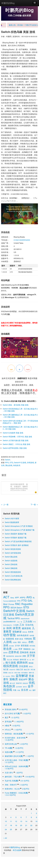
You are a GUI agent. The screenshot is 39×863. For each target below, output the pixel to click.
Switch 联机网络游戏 (13, 579)
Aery (12, 597)
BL (34, 597)
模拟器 (31, 663)
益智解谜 (22, 675)
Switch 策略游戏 (11, 568)
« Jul (5, 838)
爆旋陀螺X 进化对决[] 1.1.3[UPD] (19, 756)
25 (11, 829)
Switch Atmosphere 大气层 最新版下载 (19, 530)
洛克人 (31, 666)
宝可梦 (17, 645)
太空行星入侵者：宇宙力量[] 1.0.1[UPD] (17, 761)
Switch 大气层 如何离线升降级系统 (18, 541)
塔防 (19, 642)
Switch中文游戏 (20, 462)
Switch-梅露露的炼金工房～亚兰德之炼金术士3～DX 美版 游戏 (20, 427)
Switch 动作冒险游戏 (13, 553)
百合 (13, 676)
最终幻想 (23, 659)
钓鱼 (14, 690)
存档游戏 (30, 462)
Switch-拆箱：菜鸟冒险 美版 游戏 (15, 405)
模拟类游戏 (10, 666)
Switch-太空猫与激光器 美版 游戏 (15, 440)
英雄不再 (19, 683)
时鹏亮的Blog (8, 3)
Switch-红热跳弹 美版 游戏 (13, 433)
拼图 (24, 656)
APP (17, 597)
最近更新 (7, 704)
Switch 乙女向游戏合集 (14, 576)
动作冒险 (9, 634)
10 (6, 821)
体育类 (17, 628)
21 (26, 825)
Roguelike (27, 604)
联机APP (23, 679)
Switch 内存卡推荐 (12, 518)
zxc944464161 (9, 621)
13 (21, 821)
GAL (30, 600)
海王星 (5, 669)
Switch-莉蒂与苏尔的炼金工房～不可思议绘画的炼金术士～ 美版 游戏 (20, 421)
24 (6, 829)
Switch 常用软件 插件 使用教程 (17, 545)
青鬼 (18, 690)
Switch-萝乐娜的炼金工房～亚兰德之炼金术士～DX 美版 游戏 (20, 415)
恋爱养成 (13, 652)
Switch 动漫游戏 (11, 560)
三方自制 (27, 621)
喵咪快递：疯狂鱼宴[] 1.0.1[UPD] (19, 733)
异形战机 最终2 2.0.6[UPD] (16, 709)
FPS (18, 601)
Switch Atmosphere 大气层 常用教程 (19, 526)
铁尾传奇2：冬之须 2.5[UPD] (17, 788)
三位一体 (19, 622)
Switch (7, 459)
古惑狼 (15, 642)
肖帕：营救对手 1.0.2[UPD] (16, 784)
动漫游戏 (10, 638)
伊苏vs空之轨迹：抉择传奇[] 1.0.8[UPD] (17, 767)
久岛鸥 (16, 625)
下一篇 (34, 504)
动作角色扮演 (22, 635)
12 (16, 821)
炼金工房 (19, 669)
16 (36, 821)
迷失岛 (25, 687)
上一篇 (4, 504)
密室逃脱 (25, 645)
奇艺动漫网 (17, 850)
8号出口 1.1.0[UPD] (13, 729)
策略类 (13, 679)
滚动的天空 (12, 669)
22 (31, 825)
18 (11, 825)
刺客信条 (24, 632)
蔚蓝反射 (25, 683)
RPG (7, 462)
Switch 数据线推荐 (12, 522)
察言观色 (32, 646)
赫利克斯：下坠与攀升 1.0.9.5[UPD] (19, 776)
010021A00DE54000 (22, 240)
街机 (32, 682)
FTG (24, 600)
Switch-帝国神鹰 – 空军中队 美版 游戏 (17, 436)
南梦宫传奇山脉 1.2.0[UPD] (16, 744)
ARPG (22, 597)
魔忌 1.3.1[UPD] (12, 717)
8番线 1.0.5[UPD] (12, 725)
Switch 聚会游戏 (11, 556)
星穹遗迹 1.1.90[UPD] (14, 721)
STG (11, 462)
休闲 (9, 628)
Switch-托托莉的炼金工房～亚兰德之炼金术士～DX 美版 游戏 (20, 409)
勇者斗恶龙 (19, 639)
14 (26, 821)
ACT (6, 597)
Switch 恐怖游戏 (11, 564)
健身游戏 (26, 628)
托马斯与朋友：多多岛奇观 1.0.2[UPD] (15, 738)
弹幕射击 (27, 649)
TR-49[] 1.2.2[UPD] (14, 748)
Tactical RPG (13, 618)
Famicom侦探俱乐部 (9, 601)
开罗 (20, 649)
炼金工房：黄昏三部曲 (14, 672)
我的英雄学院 (10, 656)
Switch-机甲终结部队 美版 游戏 (15, 448)
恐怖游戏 (24, 652)
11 (11, 821)
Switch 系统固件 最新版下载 (15, 533)
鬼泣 (30, 690)
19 (16, 825)
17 (6, 825)
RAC (17, 604)
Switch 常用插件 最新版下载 (15, 537)
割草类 (30, 632)
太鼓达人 (24, 642)
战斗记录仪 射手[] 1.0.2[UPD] (18, 713)
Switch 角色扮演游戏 (13, 549)
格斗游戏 (10, 662)
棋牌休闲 (22, 662)
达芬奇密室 (19, 687)
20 (21, 825)
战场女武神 (18, 656)
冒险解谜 (16, 631)
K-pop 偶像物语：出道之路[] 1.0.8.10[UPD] (16, 794)
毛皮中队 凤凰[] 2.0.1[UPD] (17, 780)
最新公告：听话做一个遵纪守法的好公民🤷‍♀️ (20, 25)
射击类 (7, 648)
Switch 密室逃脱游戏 (13, 572)
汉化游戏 (23, 666)
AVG (29, 597)
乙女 (22, 624)
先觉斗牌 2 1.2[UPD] (14, 772)
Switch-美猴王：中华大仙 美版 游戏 (16, 444)
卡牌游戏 (28, 638)
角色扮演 (16, 465)
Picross (11, 604)
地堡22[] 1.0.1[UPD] (14, 752)
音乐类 (24, 689)
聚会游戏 (8, 465)
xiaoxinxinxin (25, 618)
